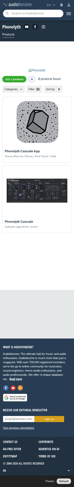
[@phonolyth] (43, 27)
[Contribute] (32, 79)
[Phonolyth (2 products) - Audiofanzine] (17, 5)
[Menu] (68, 13)
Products (8, 34)
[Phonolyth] (37, 70)
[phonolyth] (27, 27)
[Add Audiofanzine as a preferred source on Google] (15, 397)
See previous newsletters (18, 427)
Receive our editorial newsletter (25, 410)
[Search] (7, 13)
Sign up (49, 419)
